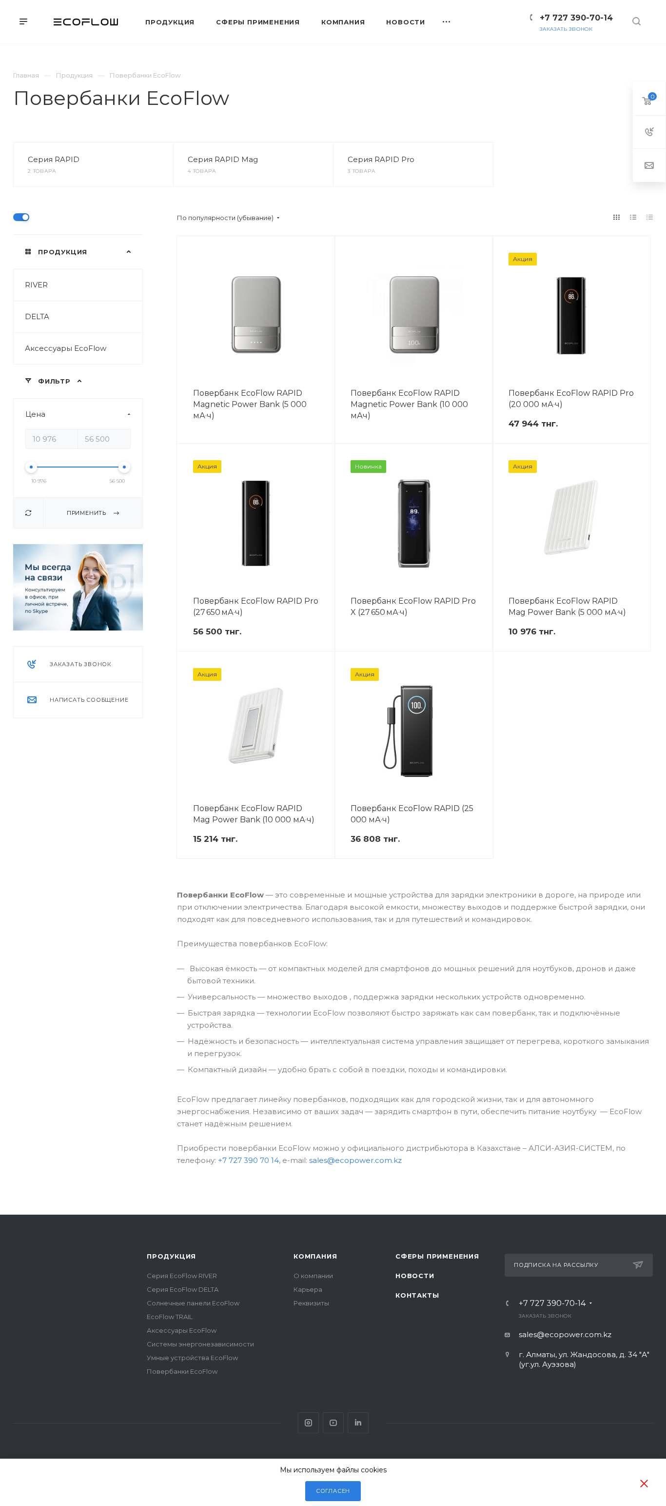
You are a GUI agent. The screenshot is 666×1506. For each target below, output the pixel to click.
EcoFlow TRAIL (170, 1317)
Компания (315, 1256)
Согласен (333, 1490)
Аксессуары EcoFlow (65, 348)
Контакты (417, 1295)
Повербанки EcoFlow (182, 1371)
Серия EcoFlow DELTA (182, 1289)
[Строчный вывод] (633, 217)
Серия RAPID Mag (223, 159)
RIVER (36, 284)
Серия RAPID (53, 159)
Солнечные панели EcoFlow (193, 1303)
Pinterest (358, 1422)
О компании (313, 1276)
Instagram (308, 1422)
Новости (414, 1276)
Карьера (308, 1289)
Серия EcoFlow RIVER (182, 1276)
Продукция (171, 1256)
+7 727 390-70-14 (576, 17)
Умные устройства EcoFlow (192, 1358)
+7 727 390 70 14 (248, 1160)
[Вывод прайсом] (650, 217)
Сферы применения (437, 1256)
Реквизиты (311, 1303)
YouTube (333, 1422)
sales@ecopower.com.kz (355, 1160)
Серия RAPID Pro (381, 159)
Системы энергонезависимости (200, 1344)
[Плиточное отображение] (616, 217)
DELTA (37, 316)
